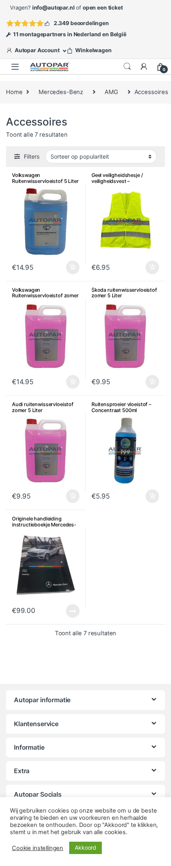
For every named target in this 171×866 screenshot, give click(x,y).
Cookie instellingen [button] (37, 848)
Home (14, 92)
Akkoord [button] (85, 847)
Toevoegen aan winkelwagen (63, 267)
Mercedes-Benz (61, 92)
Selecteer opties (68, 611)
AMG (111, 92)
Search (127, 66)
